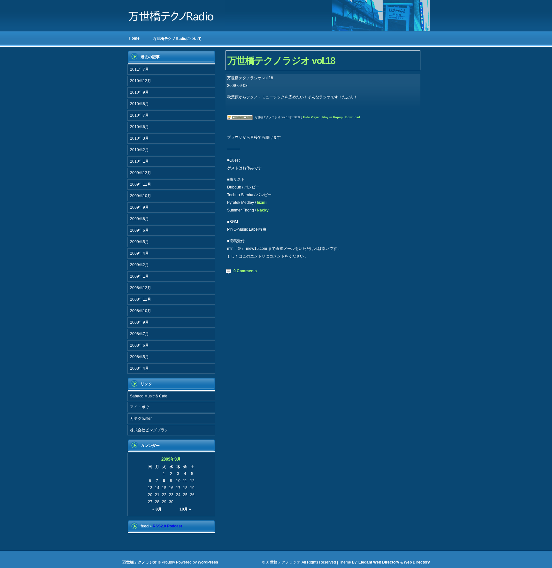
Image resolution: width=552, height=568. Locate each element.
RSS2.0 (159, 526)
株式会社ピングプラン (149, 430)
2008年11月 (140, 299)
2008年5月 (139, 357)
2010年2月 (139, 150)
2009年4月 (139, 253)
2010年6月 (139, 127)
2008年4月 (139, 368)
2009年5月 (139, 242)
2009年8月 (139, 219)
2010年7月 (139, 115)
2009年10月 (140, 196)
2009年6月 (139, 230)
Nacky (263, 210)
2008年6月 (139, 345)
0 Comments (245, 271)
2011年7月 (139, 69)
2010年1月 (139, 161)
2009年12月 (140, 173)
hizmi (261, 202)
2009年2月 (139, 265)
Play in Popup (332, 117)
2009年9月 (139, 207)
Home (134, 38)
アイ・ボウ (139, 407)
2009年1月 (139, 276)
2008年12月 (140, 288)
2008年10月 (140, 311)
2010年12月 (140, 81)
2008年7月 (139, 334)
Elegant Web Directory (378, 562)
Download (352, 117)
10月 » (185, 509)
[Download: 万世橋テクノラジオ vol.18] (240, 117)
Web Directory (417, 562)
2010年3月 (139, 138)
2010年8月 (139, 104)
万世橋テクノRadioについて (177, 38)
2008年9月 (139, 322)
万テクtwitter (141, 418)
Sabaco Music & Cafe (148, 396)
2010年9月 (139, 92)
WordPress (208, 562)
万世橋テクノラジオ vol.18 (281, 60)
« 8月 (157, 509)
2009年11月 (140, 184)
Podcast (174, 526)
